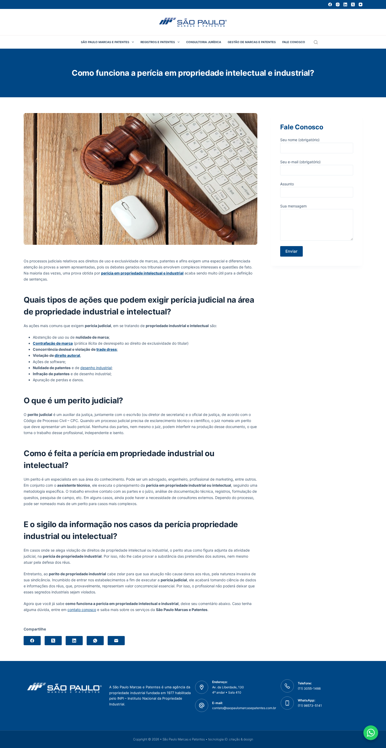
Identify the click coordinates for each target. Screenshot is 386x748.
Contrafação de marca (53, 343)
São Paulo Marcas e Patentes (105, 42)
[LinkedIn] (345, 4)
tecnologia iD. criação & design (230, 739)
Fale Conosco (293, 42)
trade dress (106, 349)
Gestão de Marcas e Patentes (252, 42)
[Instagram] (338, 4)
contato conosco (81, 609)
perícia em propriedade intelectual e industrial (142, 273)
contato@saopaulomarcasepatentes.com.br (244, 708)
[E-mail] (116, 640)
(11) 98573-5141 (310, 706)
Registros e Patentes (157, 42)
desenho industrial (96, 367)
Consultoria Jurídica (203, 42)
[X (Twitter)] (353, 4)
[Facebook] (330, 4)
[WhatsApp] (95, 640)
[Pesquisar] (316, 42)
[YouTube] (360, 4)
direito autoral (67, 355)
